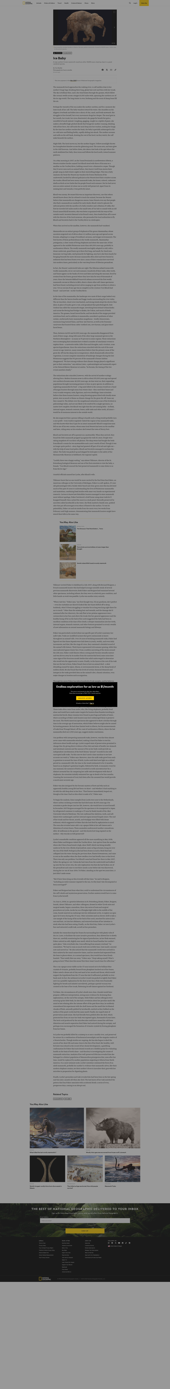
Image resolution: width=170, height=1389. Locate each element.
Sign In (92, 703)
